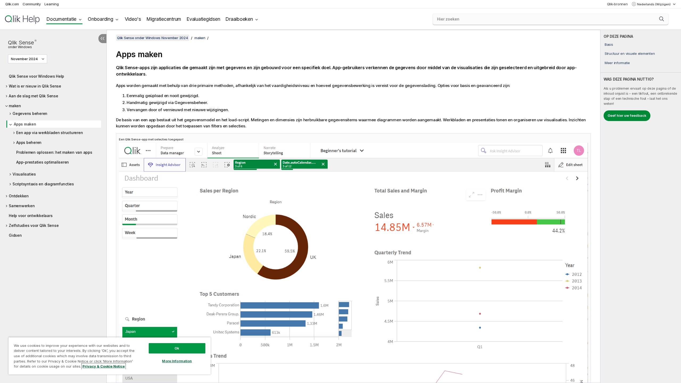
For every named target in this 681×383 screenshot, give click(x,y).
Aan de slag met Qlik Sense (33, 96)
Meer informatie (617, 63)
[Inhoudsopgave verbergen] (102, 38)
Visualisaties (24, 174)
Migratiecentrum (163, 19)
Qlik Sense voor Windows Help (36, 76)
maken (15, 105)
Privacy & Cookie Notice (103, 366)
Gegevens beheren (30, 113)
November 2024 (24, 59)
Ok (177, 348)
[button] (662, 19)
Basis (609, 44)
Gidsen (15, 235)
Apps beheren (28, 142)
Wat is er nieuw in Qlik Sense (35, 86)
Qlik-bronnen (617, 4)
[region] (110, 355)
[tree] (53, 154)
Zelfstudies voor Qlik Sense (34, 225)
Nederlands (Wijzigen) (654, 4)
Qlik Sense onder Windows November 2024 (152, 38)
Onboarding (100, 19)
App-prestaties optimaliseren (42, 162)
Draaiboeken (239, 19)
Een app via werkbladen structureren (49, 132)
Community (32, 4)
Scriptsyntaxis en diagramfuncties (43, 184)
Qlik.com (12, 4)
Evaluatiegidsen (203, 19)
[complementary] (640, 206)
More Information (177, 361)
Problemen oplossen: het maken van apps (54, 152)
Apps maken (25, 124)
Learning (51, 4)
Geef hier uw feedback (627, 115)
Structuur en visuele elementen (630, 53)
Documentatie (61, 19)
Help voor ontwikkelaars (30, 215)
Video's (133, 19)
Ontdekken (19, 196)
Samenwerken (22, 205)
